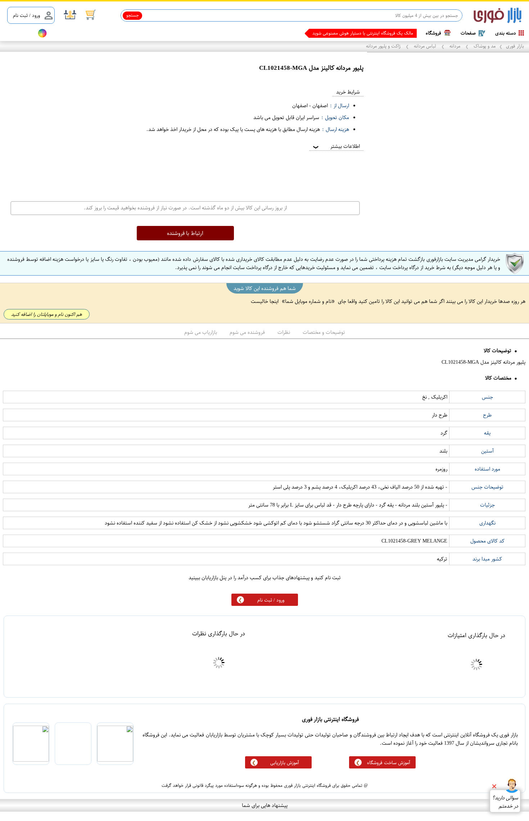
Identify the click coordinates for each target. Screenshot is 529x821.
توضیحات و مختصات (324, 332)
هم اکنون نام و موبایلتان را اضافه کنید (46, 314)
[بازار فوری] (497, 16)
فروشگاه (433, 33)
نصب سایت (18, 33)
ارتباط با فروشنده (185, 233)
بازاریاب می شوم (200, 332)
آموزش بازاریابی (284, 762)
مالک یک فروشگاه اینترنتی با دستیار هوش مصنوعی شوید (362, 33)
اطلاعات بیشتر (335, 146)
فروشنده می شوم (247, 332)
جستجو (132, 15)
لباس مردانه (425, 46)
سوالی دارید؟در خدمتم (505, 802)
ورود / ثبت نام (26, 15)
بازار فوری (515, 46)
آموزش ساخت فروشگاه (388, 762)
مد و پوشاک (484, 46)
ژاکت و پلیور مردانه (384, 46)
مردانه (455, 46)
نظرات (283, 332)
